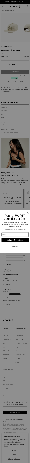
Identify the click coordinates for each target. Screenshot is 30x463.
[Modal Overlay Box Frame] (15, 231)
